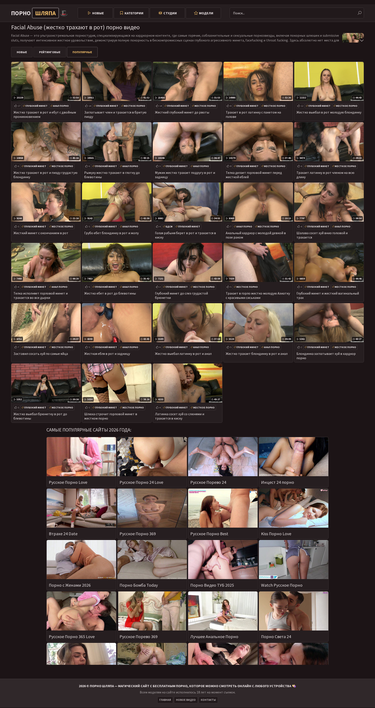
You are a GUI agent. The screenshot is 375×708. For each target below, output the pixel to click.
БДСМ (169, 226)
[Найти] (359, 13)
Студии (170, 13)
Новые (98, 13)
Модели (206, 13)
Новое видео (186, 700)
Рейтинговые (49, 52)
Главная (165, 700)
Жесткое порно (134, 105)
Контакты (208, 700)
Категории (134, 13)
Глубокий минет (36, 105)
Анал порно (61, 105)
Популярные (82, 52)
